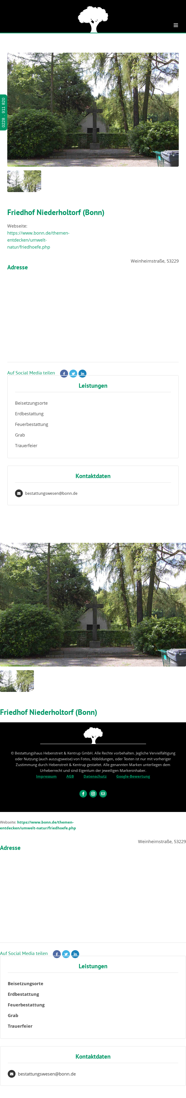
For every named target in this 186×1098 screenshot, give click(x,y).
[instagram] (93, 793)
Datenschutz (95, 776)
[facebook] (83, 793)
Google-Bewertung (133, 776)
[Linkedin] (82, 374)
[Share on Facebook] (64, 374)
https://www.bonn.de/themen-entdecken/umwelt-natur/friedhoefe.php (38, 240)
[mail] (103, 793)
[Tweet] (73, 374)
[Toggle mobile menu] (176, 25)
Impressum (46, 776)
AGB (70, 776)
